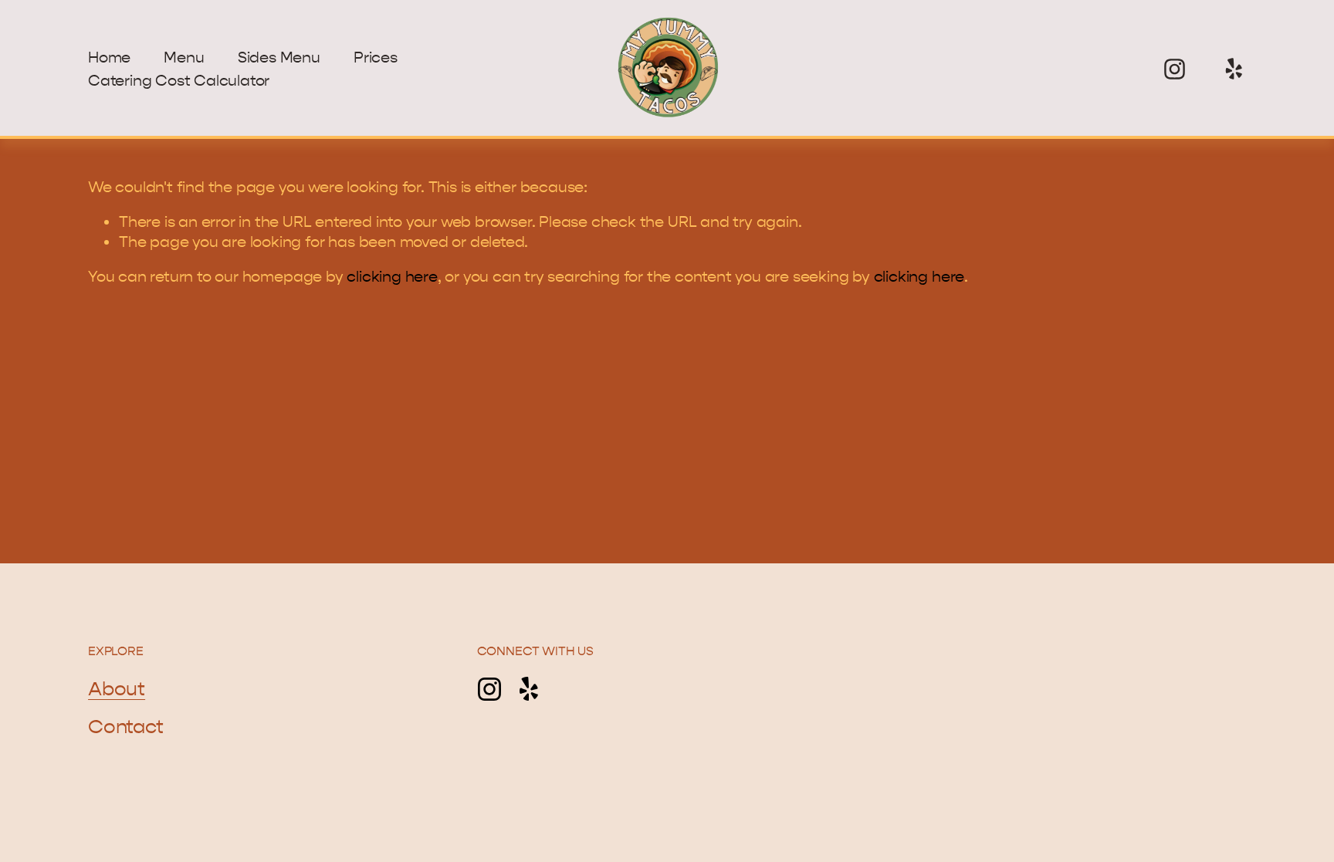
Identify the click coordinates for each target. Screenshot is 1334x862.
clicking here (392, 277)
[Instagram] (1174, 69)
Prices (376, 57)
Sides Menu (279, 57)
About (116, 689)
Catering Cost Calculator (178, 81)
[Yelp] (1233, 69)
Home (109, 57)
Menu (184, 57)
